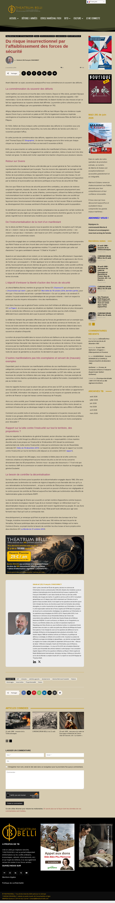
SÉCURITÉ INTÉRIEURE (74, 36)
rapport (69, 451)
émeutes (24, 679)
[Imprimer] (54, 73)
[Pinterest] (34, 73)
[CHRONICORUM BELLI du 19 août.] (92, 316)
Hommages (10, 682)
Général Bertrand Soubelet (60, 679)
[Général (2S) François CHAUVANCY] (10, 60)
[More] (60, 693)
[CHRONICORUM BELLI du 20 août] (92, 289)
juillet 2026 (94, 400)
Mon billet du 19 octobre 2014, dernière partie (59, 291)
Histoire (37, 36)
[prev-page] (7, 740)
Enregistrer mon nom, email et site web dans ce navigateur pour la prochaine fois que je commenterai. (45, 767)
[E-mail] (49, 73)
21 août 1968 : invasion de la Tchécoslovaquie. (104, 247)
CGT (18, 679)
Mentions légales (9, 877)
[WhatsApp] (39, 73)
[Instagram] (10, 873)
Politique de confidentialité (13, 883)
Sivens (40, 682)
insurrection (20, 682)
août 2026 (93, 396)
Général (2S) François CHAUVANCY (28, 60)
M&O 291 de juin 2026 (97, 116)
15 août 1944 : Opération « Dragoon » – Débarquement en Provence (98, 349)
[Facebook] (23, 73)
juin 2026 (93, 403)
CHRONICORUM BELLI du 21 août (43, 731)
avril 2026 (93, 410)
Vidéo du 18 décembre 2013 (28, 448)
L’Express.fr (58, 288)
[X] (29, 73)
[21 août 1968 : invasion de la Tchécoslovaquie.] (18, 720)
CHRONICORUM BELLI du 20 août (104, 287)
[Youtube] (26, 873)
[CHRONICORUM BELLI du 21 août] (44, 720)
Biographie (29, 140)
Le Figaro (12, 308)
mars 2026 (94, 413)
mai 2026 (93, 407)
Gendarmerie (46, 679)
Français (93, 2)
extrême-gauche (34, 679)
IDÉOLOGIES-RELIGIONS (47, 36)
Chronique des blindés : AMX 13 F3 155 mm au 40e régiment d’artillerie (100, 380)
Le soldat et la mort (61, 36)
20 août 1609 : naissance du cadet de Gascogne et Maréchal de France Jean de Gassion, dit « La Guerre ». (71, 733)
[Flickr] (4, 873)
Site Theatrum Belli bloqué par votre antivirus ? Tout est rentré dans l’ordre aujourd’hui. (104, 302)
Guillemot (91, 367)
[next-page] (10, 740)
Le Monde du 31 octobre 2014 (33, 529)
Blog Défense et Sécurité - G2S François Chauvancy (19, 36)
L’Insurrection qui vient (16, 291)
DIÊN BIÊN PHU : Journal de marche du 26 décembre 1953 (99, 341)
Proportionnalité (31, 682)
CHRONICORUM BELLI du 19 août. (105, 314)
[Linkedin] (44, 73)
